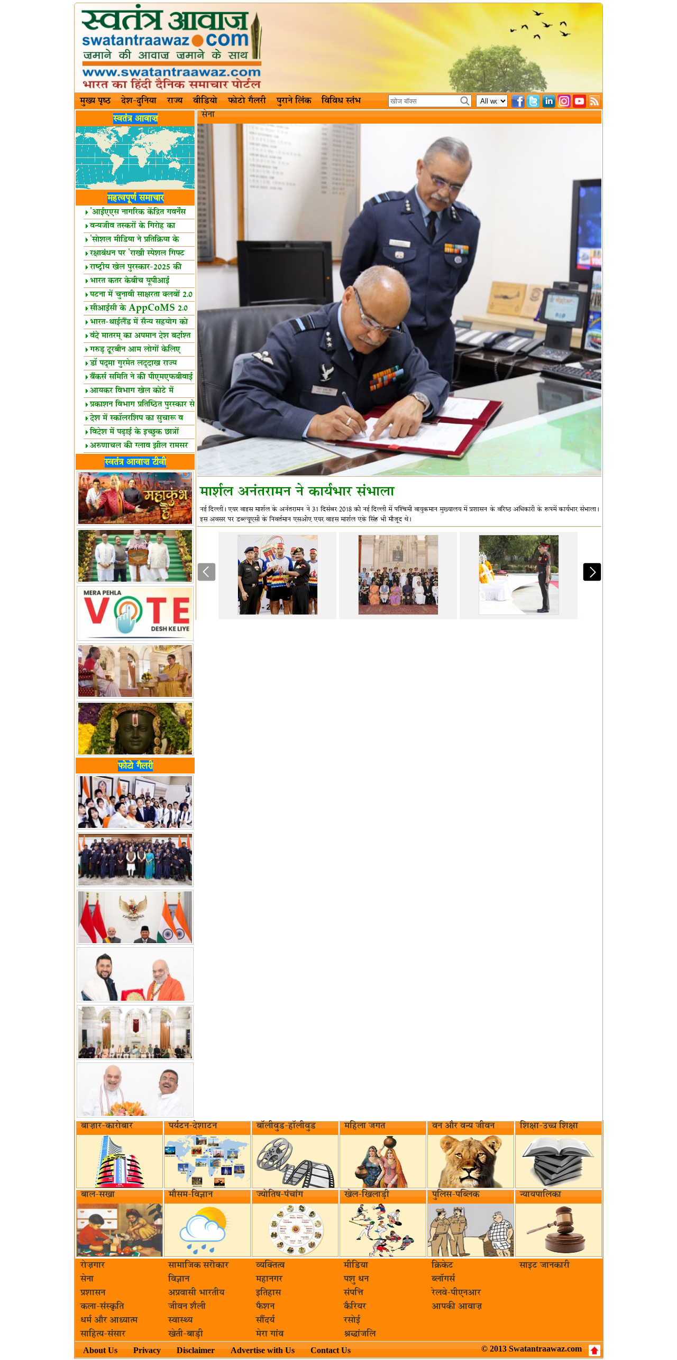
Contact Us (330, 1350)
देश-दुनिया (139, 101)
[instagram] (564, 101)
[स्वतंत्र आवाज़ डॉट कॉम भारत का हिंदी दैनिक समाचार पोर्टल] (338, 47)
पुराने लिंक (294, 101)
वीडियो (205, 101)
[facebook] (518, 101)
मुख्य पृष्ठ (95, 101)
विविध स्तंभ (341, 101)
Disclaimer (196, 1350)
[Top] (594, 1350)
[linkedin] (548, 101)
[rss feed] (594, 101)
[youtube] (579, 101)
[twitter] (533, 101)
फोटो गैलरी (247, 101)
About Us (100, 1350)
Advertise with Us (263, 1350)
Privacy (147, 1350)
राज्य (174, 101)
